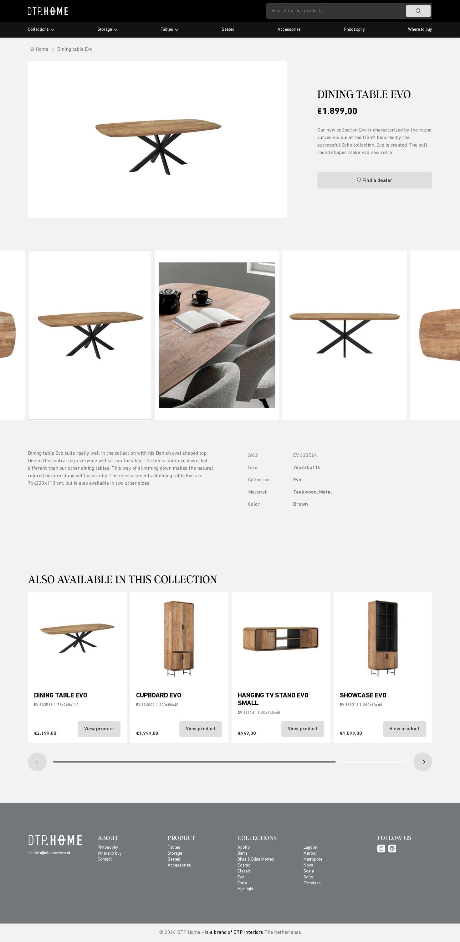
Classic (244, 871)
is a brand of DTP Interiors (234, 932)
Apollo (244, 847)
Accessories (289, 29)
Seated (228, 29)
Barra (243, 853)
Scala (309, 871)
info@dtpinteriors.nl (52, 853)
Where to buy (420, 29)
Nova (308, 865)
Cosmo (244, 865)
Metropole (313, 859)
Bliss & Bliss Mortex (256, 859)
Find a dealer (377, 180)
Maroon (311, 853)
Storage (105, 29)
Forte (242, 883)
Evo (241, 877)
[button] (37, 762)
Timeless (312, 883)
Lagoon (310, 847)
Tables (167, 29)
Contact (105, 859)
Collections (38, 29)
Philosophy (354, 29)
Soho (308, 877)
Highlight (245, 889)
